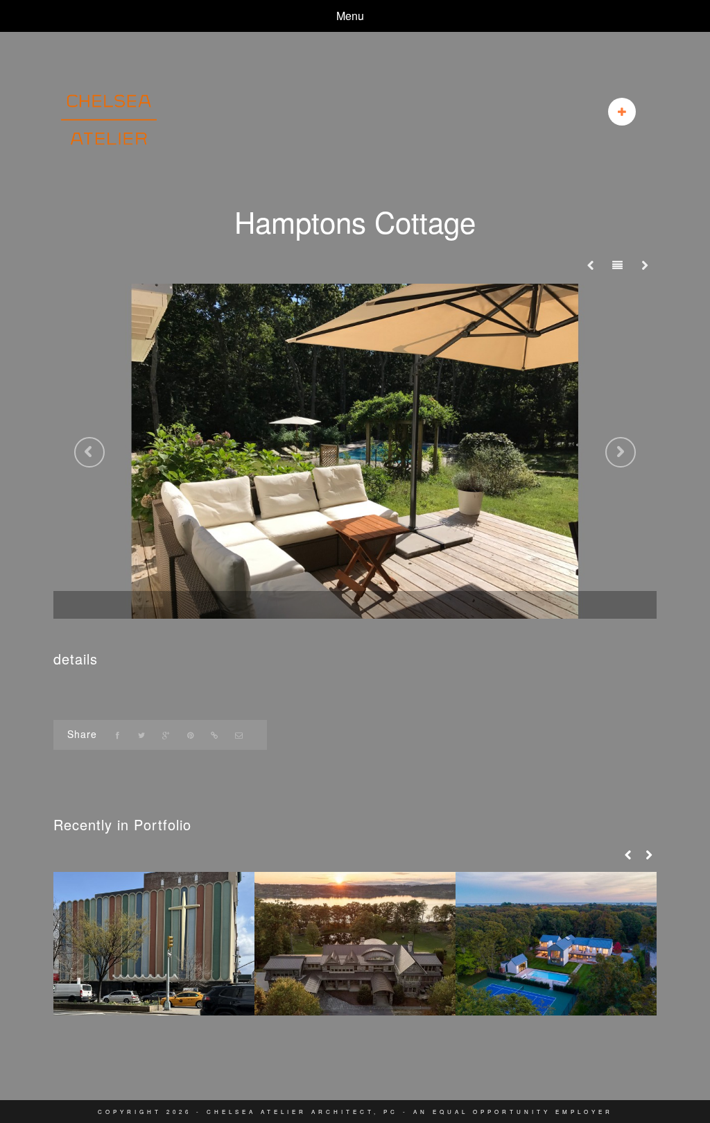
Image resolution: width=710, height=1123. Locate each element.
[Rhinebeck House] (355, 943)
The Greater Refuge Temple (153, 987)
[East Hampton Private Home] (556, 943)
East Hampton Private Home (556, 987)
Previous (89, 452)
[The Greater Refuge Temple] (153, 943)
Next (620, 452)
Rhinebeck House (355, 987)
